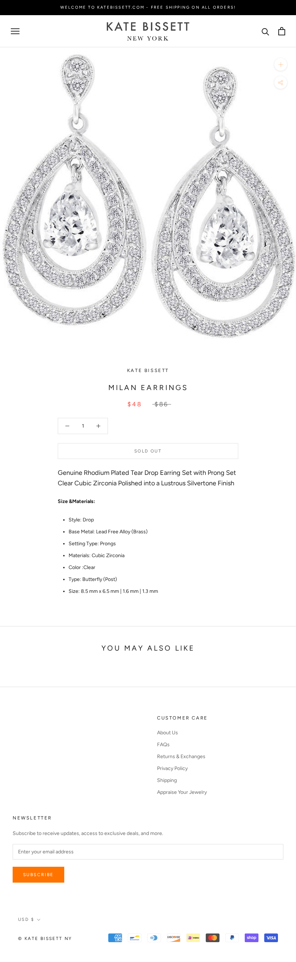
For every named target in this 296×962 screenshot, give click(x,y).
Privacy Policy (172, 768)
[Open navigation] (15, 31)
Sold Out (148, 451)
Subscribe (38, 874)
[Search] (265, 31)
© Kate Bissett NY (45, 938)
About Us (167, 733)
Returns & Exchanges (181, 756)
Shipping (167, 780)
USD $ (26, 919)
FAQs (163, 745)
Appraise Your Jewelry (182, 792)
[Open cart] (281, 31)
